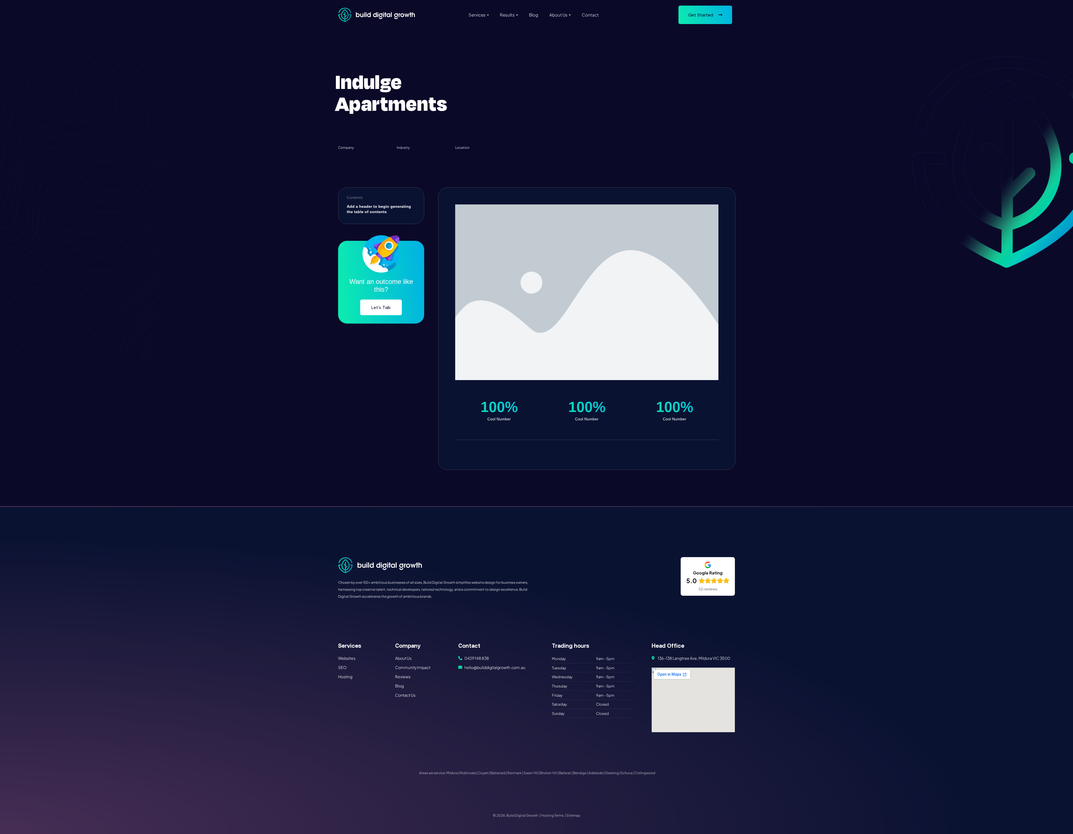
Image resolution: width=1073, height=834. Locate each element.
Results (507, 14)
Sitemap (573, 815)
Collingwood (645, 773)
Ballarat (565, 773)
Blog (533, 14)
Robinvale (468, 773)
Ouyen (483, 773)
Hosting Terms (552, 815)
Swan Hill (531, 773)
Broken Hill (548, 773)
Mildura (452, 773)
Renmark (514, 773)
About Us (558, 14)
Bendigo (580, 773)
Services (477, 14)
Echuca (627, 773)
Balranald (497, 773)
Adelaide (596, 773)
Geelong (612, 773)
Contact (590, 14)
